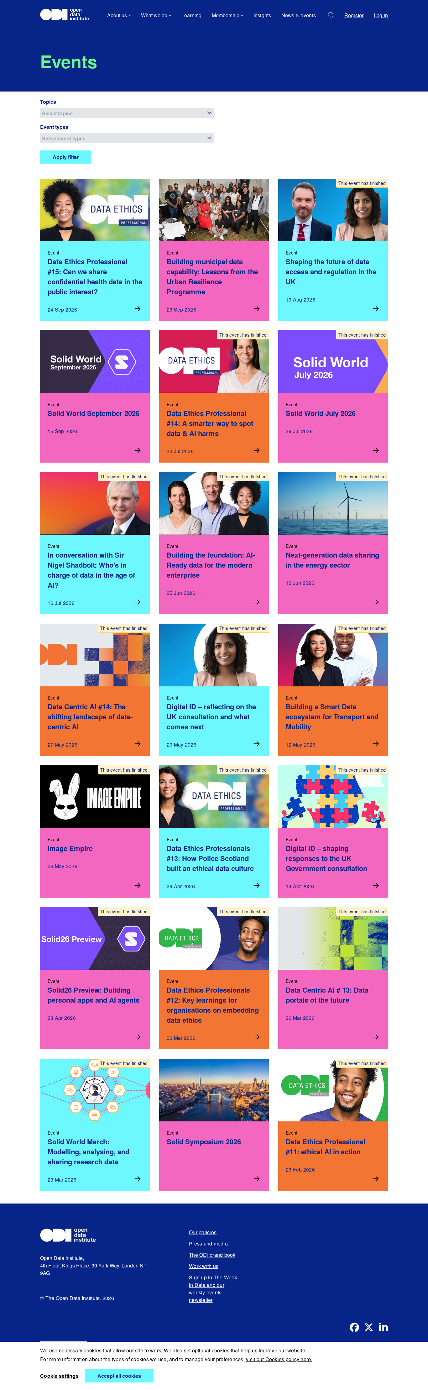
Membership (225, 15)
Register (354, 15)
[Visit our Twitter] (368, 1327)
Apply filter (66, 156)
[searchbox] (128, 113)
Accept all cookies (119, 1375)
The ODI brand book (212, 1254)
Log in (381, 15)
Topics (48, 101)
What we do (154, 15)
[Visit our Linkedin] (383, 1327)
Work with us (203, 1266)
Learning (191, 15)
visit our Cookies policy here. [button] (279, 1359)
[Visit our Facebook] (354, 1327)
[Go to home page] (67, 15)
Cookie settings (59, 1375)
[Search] (331, 15)
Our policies (203, 1232)
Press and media (208, 1243)
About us (117, 15)
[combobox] (127, 113)
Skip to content (61, 32)
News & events (298, 15)
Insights (262, 15)
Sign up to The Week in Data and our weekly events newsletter (213, 1288)
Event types (54, 126)
